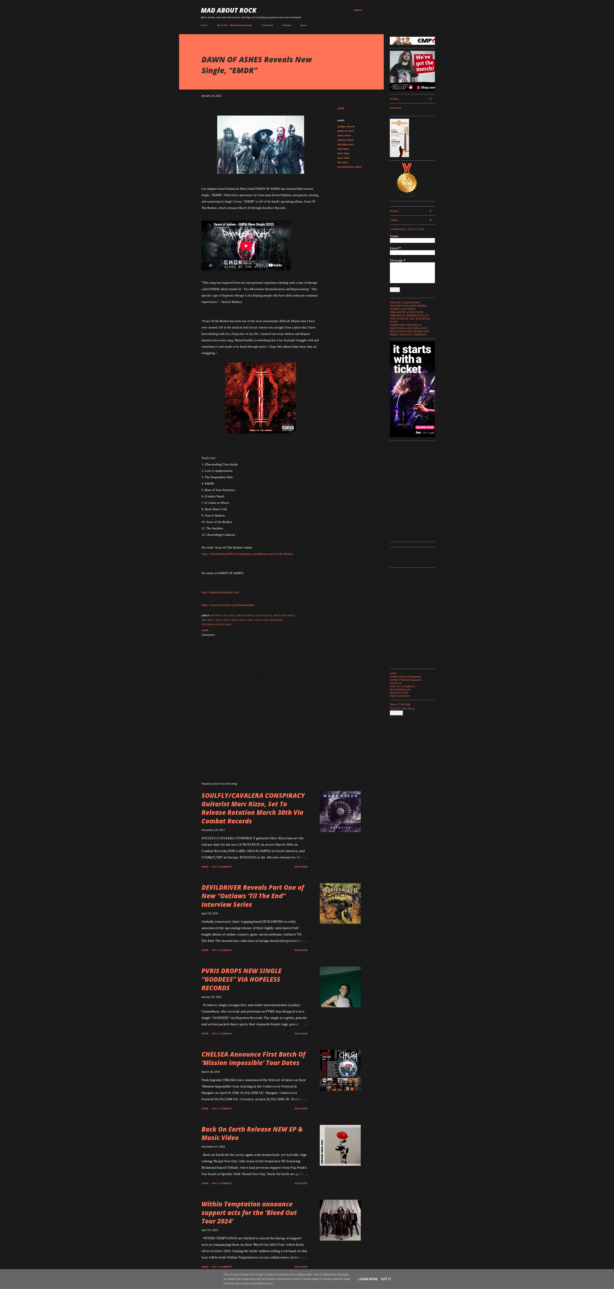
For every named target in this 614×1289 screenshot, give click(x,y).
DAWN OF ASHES (345, 130)
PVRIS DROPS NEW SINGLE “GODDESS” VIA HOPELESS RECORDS (241, 979)
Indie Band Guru (400, 695)
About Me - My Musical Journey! (234, 25)
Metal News (343, 148)
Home (204, 25)
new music (342, 162)
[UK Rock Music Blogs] (407, 197)
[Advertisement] (255, 742)
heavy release (344, 135)
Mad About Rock (228, 10)
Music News (343, 153)
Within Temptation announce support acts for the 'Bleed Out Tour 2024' (249, 1212)
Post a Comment (222, 866)
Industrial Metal (345, 139)
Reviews (287, 25)
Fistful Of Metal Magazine (405, 676)
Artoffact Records (346, 126)
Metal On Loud (399, 692)
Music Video (343, 157)
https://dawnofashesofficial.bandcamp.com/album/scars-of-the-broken (247, 554)
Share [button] (340, 108)
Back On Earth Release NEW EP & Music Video (252, 1133)
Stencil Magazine (400, 689)
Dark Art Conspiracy (402, 686)
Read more (301, 866)
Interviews (267, 25)
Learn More (368, 1279)
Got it (386, 1279)
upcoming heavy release (349, 166)
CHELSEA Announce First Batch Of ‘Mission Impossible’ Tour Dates (253, 1058)
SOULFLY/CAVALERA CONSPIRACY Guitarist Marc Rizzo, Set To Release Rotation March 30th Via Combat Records (253, 808)
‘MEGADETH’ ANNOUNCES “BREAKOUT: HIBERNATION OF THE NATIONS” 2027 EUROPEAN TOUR (410, 317)
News (304, 25)
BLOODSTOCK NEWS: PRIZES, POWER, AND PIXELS (408, 307)
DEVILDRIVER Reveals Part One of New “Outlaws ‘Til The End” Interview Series (252, 896)
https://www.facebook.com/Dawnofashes (228, 605)
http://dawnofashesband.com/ (220, 592)
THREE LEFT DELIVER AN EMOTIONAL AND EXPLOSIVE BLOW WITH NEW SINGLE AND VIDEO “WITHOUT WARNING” (409, 329)
